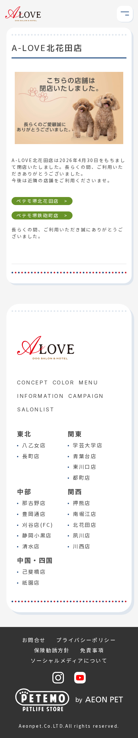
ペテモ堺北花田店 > (42, 201)
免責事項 (92, 650)
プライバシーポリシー (86, 640)
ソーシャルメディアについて (69, 660)
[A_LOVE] (23, 17)
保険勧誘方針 (52, 650)
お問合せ (34, 640)
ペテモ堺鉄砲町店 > (42, 215)
